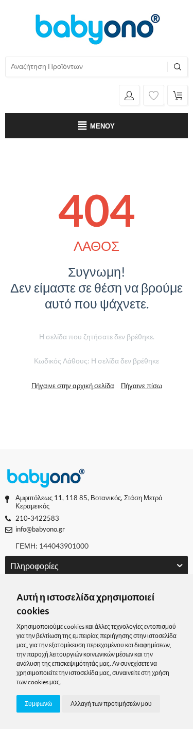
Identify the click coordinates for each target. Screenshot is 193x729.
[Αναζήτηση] (177, 67)
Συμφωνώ (38, 703)
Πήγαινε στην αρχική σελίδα (72, 385)
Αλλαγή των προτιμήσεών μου (111, 703)
